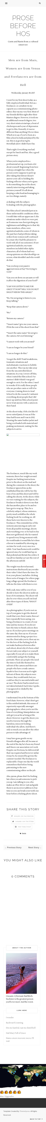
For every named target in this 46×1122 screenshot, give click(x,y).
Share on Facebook (24, 816)
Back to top (35, 1119)
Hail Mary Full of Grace (16, 1033)
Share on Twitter (25, 821)
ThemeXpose (25, 1111)
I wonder (10, 1017)
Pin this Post (24, 827)
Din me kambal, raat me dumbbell (21, 1028)
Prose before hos (23, 26)
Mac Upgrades (7, 1096)
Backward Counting (14, 1023)
